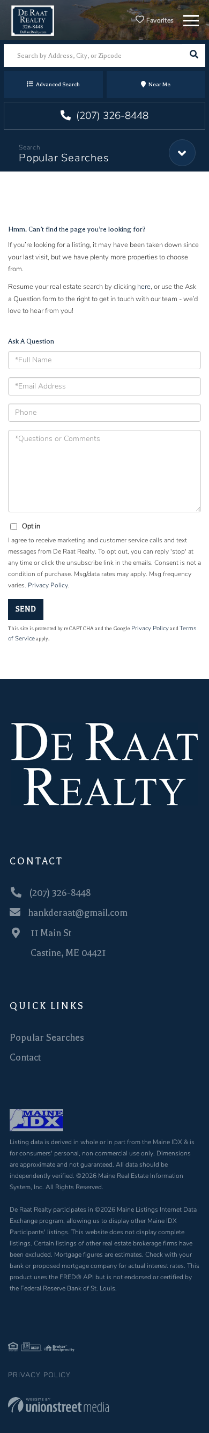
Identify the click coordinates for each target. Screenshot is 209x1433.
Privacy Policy (48, 585)
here (144, 287)
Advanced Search (58, 84)
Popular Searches (64, 158)
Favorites (159, 20)
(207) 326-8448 (110, 116)
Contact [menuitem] (25, 1057)
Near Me (159, 84)
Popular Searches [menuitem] (47, 1037)
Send (26, 609)
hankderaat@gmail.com (78, 912)
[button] (193, 55)
